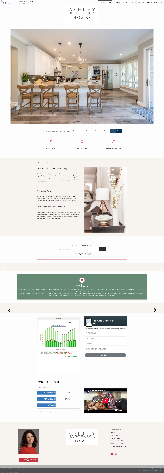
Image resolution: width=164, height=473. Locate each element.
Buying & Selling (129, 3)
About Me (141, 3)
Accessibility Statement (145, 470)
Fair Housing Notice (157, 470)
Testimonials (157, 2)
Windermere (26, 468)
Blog (149, 3)
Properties (117, 3)
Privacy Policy (159, 468)
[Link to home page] (8, 2)
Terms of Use (150, 468)
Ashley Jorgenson (105, 2)
